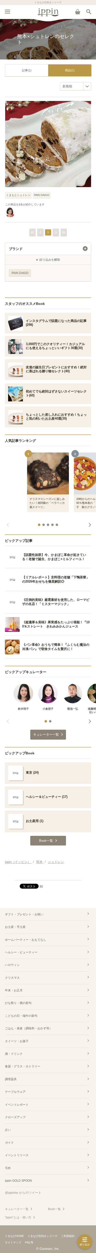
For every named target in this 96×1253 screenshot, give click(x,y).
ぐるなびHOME (14, 1235)
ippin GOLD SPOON (18, 1180)
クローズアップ (15, 1117)
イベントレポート (17, 1104)
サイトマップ (13, 1242)
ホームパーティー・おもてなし (25, 939)
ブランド (16, 249)
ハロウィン (12, 965)
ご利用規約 (68, 1235)
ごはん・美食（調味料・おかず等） (28, 1028)
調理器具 (11, 1079)
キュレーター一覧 (17, 1209)
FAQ (27, 1242)
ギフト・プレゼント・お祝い (24, 914)
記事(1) (27, 70)
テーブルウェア (15, 1092)
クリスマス (12, 977)
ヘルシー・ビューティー (21, 952)
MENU (7, 12)
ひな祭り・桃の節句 (18, 1003)
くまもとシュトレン (18, 195)
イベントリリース (17, 1155)
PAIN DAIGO (41, 195)
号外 (8, 1168)
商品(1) (70, 70)
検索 (89, 12)
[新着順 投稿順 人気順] (75, 86)
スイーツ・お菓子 (17, 1041)
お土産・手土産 (15, 927)
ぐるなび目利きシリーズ (42, 1235)
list (41, 885)
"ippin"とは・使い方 (18, 1217)
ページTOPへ (48, 874)
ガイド (9, 1142)
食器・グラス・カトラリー (22, 1066)
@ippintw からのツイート (23, 1192)
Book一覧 (54, 1209)
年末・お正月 (14, 990)
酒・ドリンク (14, 1054)
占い (8, 1130)
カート (77, 12)
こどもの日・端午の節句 (21, 1016)
